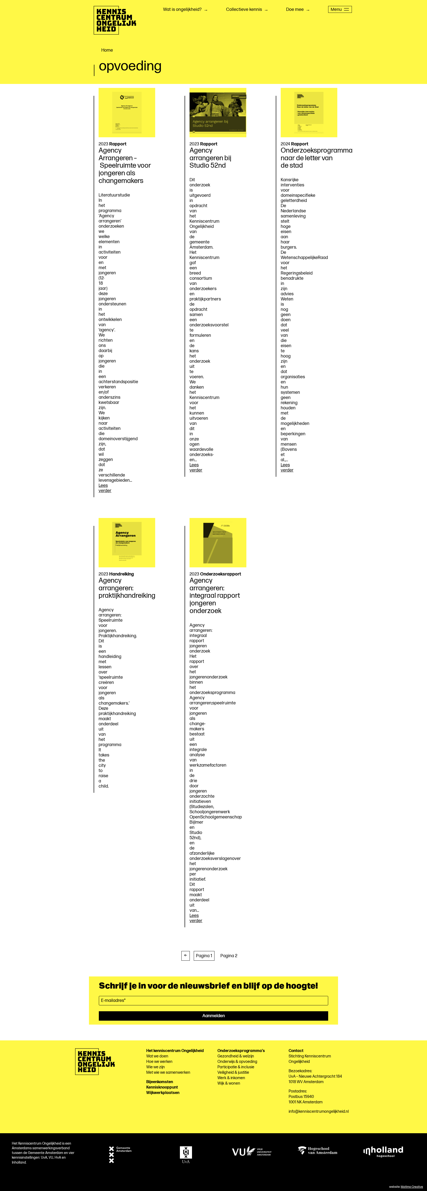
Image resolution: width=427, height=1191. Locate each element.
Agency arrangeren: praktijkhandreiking (127, 588)
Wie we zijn (155, 1067)
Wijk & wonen (228, 1083)
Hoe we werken (159, 1061)
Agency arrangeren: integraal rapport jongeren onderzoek (215, 595)
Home (107, 50)
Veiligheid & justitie (233, 1072)
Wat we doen (157, 1056)
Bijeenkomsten (159, 1082)
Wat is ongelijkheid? (182, 9)
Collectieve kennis (244, 9)
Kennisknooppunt (162, 1087)
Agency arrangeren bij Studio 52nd (210, 158)
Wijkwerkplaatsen (162, 1093)
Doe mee (295, 9)
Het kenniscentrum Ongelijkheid (175, 1051)
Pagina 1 (204, 955)
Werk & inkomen (231, 1078)
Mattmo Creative (412, 1187)
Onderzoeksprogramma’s (241, 1051)
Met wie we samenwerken (168, 1072)
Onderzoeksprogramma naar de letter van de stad (317, 158)
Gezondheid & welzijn (235, 1056)
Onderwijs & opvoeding (237, 1061)
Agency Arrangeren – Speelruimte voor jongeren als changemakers (125, 165)
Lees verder (105, 488)
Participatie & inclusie (235, 1067)
